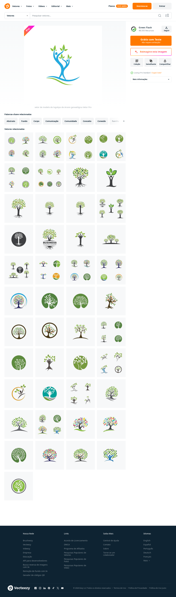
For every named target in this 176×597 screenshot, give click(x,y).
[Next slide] (121, 121)
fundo (24, 121)
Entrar (162, 6)
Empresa (27, 552)
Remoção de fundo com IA (35, 571)
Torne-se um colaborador (109, 553)
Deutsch (147, 552)
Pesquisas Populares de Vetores (75, 553)
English (146, 540)
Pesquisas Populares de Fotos (75, 560)
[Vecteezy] (7, 6)
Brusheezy (28, 540)
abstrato (11, 121)
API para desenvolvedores (35, 560)
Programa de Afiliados (74, 548)
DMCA (67, 544)
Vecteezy (27, 544)
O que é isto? (156, 73)
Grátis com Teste (151, 41)
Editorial (55, 6)
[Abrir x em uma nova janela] (58, 588)
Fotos (29, 6)
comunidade (71, 121)
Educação (27, 556)
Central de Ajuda (111, 540)
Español (147, 544)
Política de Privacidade (137, 588)
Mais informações (140, 79)
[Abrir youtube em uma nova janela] (62, 588)
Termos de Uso (120, 588)
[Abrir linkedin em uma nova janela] (44, 588)
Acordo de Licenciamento (76, 540)
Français (147, 556)
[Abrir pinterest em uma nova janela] (49, 588)
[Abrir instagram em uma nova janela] (40, 588)
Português (148, 548)
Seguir (166, 30)
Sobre (106, 548)
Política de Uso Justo (157, 588)
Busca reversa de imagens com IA (35, 565)
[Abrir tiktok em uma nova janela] (53, 588)
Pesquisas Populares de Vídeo (75, 566)
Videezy (26, 548)
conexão (102, 121)
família (115, 121)
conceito (87, 121)
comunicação (51, 121)
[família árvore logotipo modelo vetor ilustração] (49, 208)
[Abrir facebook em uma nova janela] (36, 588)
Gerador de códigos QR (34, 575)
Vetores (16, 6)
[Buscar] (159, 15)
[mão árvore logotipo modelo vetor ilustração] (80, 208)
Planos (112, 6)
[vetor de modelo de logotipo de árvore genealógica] (18, 146)
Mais (68, 6)
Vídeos (41, 6)
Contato (106, 544)
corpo (36, 121)
